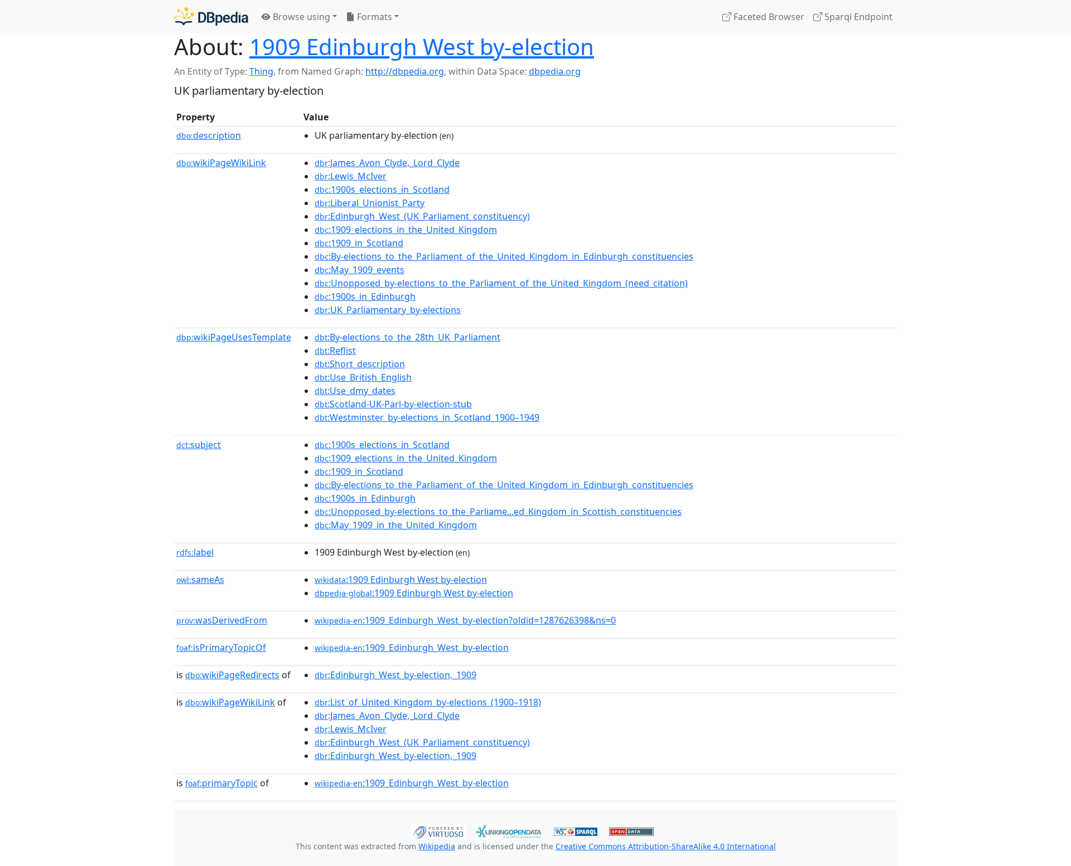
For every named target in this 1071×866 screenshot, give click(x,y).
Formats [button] (373, 17)
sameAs (200, 579)
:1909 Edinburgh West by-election (401, 579)
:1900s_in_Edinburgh (365, 296)
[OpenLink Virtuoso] (438, 830)
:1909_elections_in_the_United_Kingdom (406, 229)
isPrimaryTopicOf (221, 647)
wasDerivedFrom (221, 620)
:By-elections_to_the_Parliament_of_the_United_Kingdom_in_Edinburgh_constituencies (504, 256)
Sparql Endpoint (857, 17)
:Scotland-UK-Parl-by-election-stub (393, 404)
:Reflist (335, 350)
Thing (261, 71)
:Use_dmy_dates (355, 391)
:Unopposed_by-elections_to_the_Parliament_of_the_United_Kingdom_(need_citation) (501, 283)
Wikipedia (436, 846)
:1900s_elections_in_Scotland (382, 189)
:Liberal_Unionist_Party (369, 203)
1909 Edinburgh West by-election (421, 46)
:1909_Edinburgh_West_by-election (412, 647)
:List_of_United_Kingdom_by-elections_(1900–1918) (428, 702)
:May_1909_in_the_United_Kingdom (396, 525)
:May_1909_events (359, 270)
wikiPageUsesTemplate (233, 337)
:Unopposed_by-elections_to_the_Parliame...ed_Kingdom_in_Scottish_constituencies (498, 511)
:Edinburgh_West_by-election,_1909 (395, 675)
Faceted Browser (767, 17)
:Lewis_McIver (351, 176)
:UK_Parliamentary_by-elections (388, 310)
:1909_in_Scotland (359, 243)
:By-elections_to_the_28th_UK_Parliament (407, 337)
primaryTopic (221, 783)
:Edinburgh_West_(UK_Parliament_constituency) (422, 216)
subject (198, 445)
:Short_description (360, 364)
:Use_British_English (363, 377)
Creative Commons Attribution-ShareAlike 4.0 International (666, 846)
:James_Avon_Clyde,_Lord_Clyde (387, 163)
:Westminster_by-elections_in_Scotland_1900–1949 (427, 417)
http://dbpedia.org (404, 71)
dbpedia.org (555, 71)
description (208, 135)
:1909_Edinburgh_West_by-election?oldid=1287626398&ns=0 (465, 620)
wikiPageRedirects (232, 675)
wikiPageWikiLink (221, 163)
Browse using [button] (300, 17)
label (195, 552)
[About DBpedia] (211, 16)
